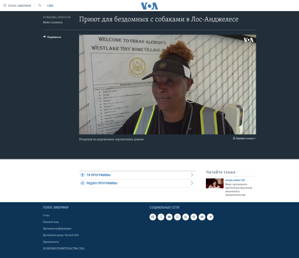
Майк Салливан (53, 22)
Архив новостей (235, 180)
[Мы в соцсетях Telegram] (210, 217)
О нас (46, 215)
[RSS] (185, 217)
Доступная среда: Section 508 (61, 235)
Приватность (51, 241)
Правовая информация (57, 228)
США (50, 5)
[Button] (52, 38)
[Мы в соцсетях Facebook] (153, 217)
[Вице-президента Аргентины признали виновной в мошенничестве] (215, 183)
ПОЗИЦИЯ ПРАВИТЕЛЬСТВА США (63, 248)
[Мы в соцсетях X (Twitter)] (161, 217)
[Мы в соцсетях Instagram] (177, 217)
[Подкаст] (194, 217)
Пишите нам (51, 222)
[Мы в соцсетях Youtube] (169, 217)
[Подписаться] (202, 217)
